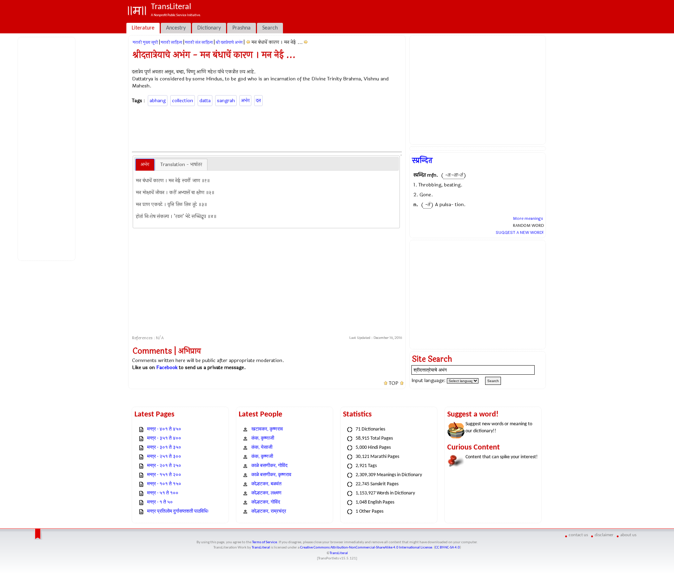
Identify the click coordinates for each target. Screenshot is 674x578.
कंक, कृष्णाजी (262, 438)
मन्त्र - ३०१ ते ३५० (164, 447)
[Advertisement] (48, 147)
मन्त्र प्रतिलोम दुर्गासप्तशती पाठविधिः (178, 511)
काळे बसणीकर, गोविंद (269, 465)
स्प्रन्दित (422, 160)
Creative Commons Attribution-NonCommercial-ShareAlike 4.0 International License (366, 548)
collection (182, 100)
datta (205, 100)
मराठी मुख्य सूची (145, 42)
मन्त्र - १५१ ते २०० (164, 475)
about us (628, 535)
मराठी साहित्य (171, 42)
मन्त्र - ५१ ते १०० (162, 493)
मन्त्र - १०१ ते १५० (164, 484)
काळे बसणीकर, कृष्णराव (271, 475)
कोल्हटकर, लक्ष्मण (266, 493)
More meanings (528, 218)
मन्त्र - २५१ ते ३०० (164, 456)
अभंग (245, 100)
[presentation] (145, 164)
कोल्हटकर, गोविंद (265, 502)
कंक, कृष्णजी (262, 456)
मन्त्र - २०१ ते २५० (164, 465)
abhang (158, 100)
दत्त (258, 100)
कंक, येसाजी (261, 447)
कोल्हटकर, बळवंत (266, 484)
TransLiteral (261, 548)
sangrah (226, 100)
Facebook (167, 367)
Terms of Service (264, 542)
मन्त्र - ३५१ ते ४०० (164, 438)
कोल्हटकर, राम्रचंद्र (268, 511)
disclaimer (604, 535)
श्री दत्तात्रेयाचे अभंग (229, 42)
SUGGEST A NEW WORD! (520, 232)
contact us (578, 535)
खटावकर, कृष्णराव (267, 429)
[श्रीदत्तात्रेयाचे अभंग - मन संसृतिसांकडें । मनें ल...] (306, 42)
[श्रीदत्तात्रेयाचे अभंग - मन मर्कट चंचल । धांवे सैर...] (248, 42)
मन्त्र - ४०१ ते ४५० (164, 429)
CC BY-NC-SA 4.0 (447, 548)
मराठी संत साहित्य (199, 42)
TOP (394, 383)
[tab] (145, 165)
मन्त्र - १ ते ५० (160, 502)
